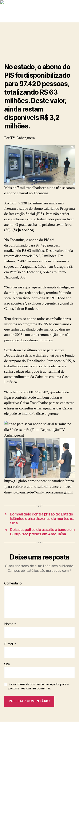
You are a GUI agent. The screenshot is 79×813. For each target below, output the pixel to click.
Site (7, 664)
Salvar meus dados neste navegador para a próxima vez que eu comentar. (38, 686)
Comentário (12, 583)
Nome (10, 624)
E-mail (10, 644)
